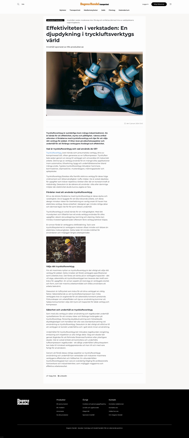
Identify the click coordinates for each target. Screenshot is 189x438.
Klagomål (86, 411)
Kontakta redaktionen (116, 404)
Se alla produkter (62, 415)
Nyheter (63, 10)
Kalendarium (124, 10)
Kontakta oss (113, 408)
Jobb (103, 10)
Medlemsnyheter (91, 10)
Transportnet (75, 10)
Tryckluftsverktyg (53, 153)
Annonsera (60, 411)
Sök (23, 4)
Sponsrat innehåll (88, 415)
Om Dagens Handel (115, 415)
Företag (112, 10)
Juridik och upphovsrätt (91, 408)
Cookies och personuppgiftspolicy (94, 404)
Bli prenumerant (62, 404)
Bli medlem (61, 408)
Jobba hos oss (113, 411)
